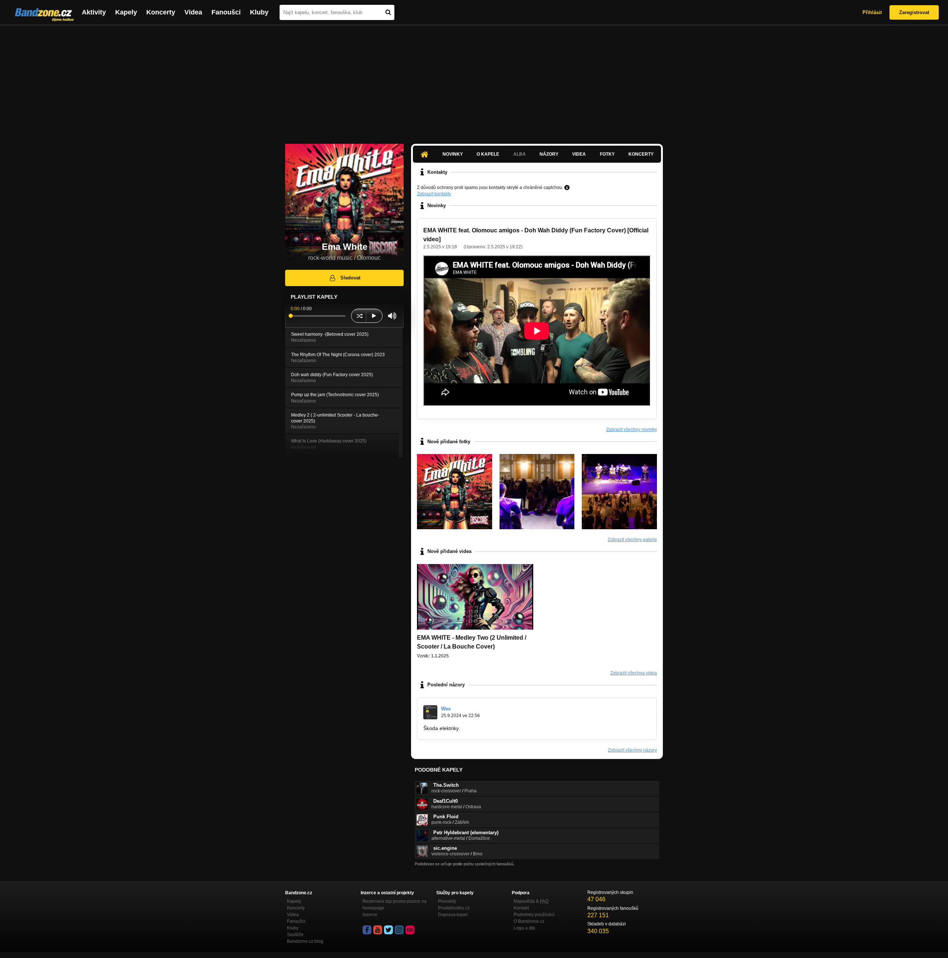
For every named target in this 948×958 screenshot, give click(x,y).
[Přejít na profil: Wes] (430, 712)
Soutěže (295, 934)
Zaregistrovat (914, 12)
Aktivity (94, 12)
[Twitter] (388, 929)
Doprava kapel (453, 914)
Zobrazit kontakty (434, 193)
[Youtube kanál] (377, 929)
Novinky (453, 154)
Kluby (259, 12)
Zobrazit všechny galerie (632, 539)
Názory (549, 154)
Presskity (447, 901)
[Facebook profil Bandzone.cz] (367, 929)
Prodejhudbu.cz (454, 908)
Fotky (607, 154)
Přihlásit (872, 12)
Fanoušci (226, 12)
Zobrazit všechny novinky (631, 429)
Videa (193, 12)
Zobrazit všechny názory (632, 750)
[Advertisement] (474, 81)
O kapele (488, 154)
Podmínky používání (534, 914)
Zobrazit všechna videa (633, 673)
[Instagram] (399, 929)
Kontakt (521, 908)
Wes (446, 709)
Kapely (126, 12)
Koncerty (160, 12)
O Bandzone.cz (529, 921)
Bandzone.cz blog (305, 941)
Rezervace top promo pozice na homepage (395, 905)
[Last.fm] (409, 929)
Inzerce (370, 914)
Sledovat (350, 278)
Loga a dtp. (525, 928)
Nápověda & (531, 901)
